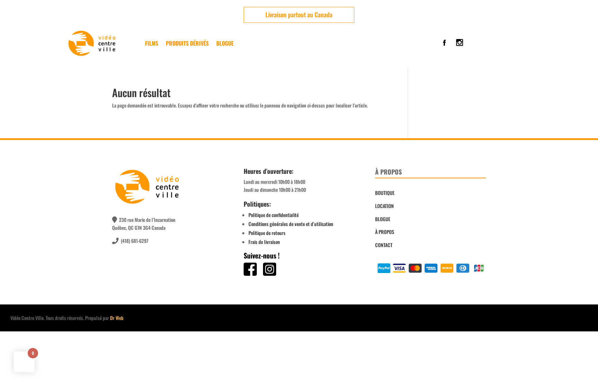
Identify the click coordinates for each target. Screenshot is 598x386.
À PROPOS (384, 231)
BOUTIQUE (385, 192)
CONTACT (383, 244)
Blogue (225, 43)
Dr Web (117, 317)
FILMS (151, 43)
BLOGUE (382, 219)
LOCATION (384, 205)
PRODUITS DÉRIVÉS (187, 43)
